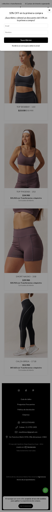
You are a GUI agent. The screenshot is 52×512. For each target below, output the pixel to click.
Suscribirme (26, 40)
